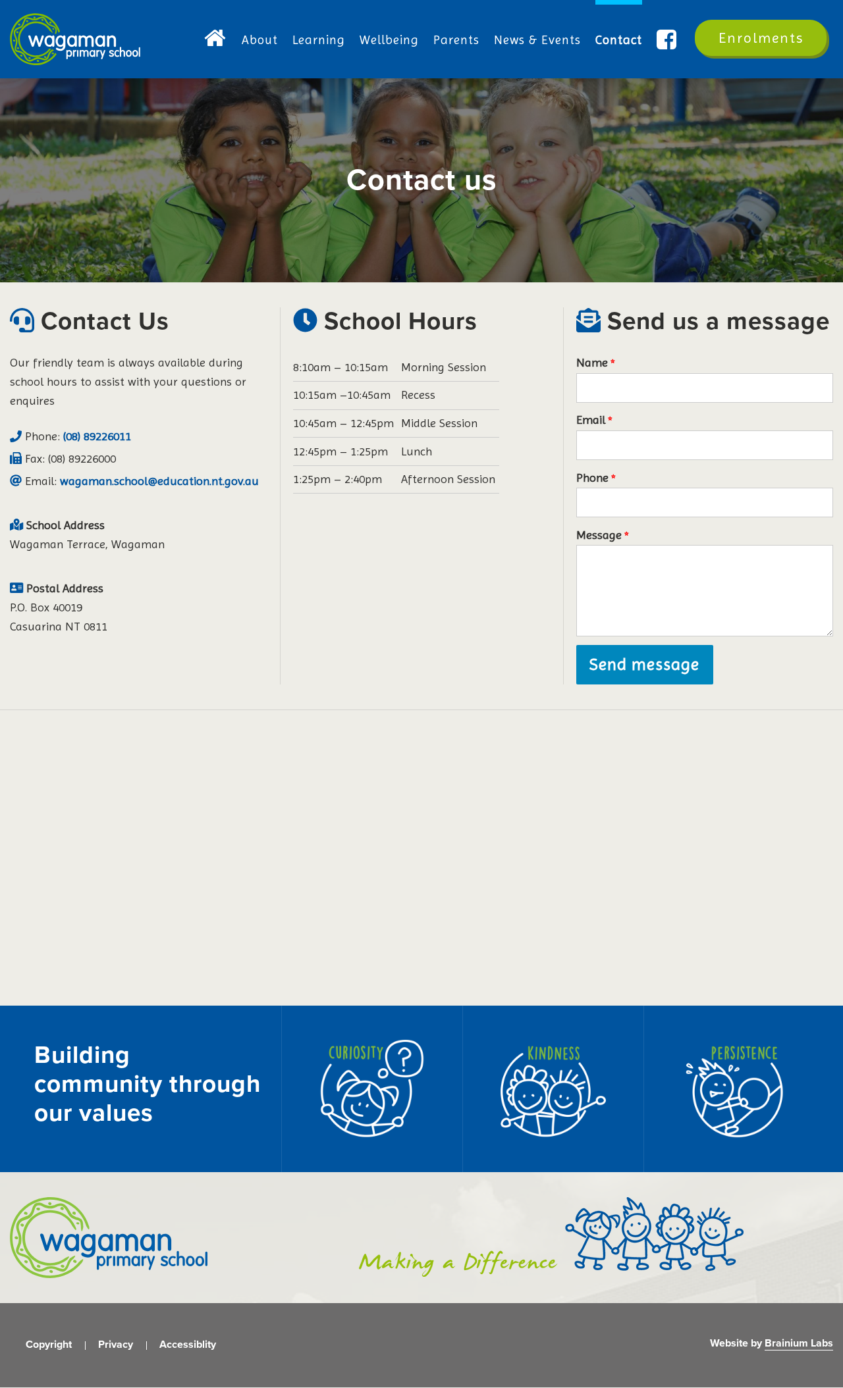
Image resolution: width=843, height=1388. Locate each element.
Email (590, 419)
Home (215, 40)
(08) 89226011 (97, 436)
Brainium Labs (799, 1343)
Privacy (115, 1344)
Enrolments (761, 38)
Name (592, 362)
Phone (592, 477)
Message (599, 535)
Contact (618, 40)
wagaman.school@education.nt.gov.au (159, 481)
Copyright (49, 1344)
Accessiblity (187, 1344)
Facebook (668, 40)
